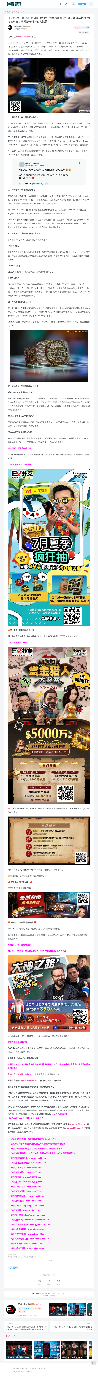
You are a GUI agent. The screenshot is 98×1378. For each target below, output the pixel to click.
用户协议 (42, 1368)
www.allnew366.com (37, 1234)
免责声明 (24, 1368)
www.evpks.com (34, 1186)
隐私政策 (33, 1368)
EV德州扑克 (18, 26)
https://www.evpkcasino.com (36, 1219)
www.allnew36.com (36, 1229)
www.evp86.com (24, 36)
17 (21, 1308)
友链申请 (16, 1368)
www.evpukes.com (31, 1210)
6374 (27, 1308)
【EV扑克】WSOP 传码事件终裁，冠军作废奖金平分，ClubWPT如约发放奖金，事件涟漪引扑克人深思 (49, 19)
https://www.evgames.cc (34, 1215)
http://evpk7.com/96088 (18, 1118)
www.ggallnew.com (35, 1248)
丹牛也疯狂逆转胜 (29, 1080)
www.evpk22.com (38, 1162)
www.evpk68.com (34, 1200)
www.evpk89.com (73, 1128)
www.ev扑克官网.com (32, 1177)
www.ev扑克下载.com (32, 1181)
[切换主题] (93, 1363)
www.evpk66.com (35, 1191)
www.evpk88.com (36, 1196)
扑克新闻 (15, 11)
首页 (8, 11)
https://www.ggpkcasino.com (37, 1224)
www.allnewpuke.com (39, 1238)
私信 (87, 27)
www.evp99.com (77, 1124)
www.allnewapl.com (33, 1243)
